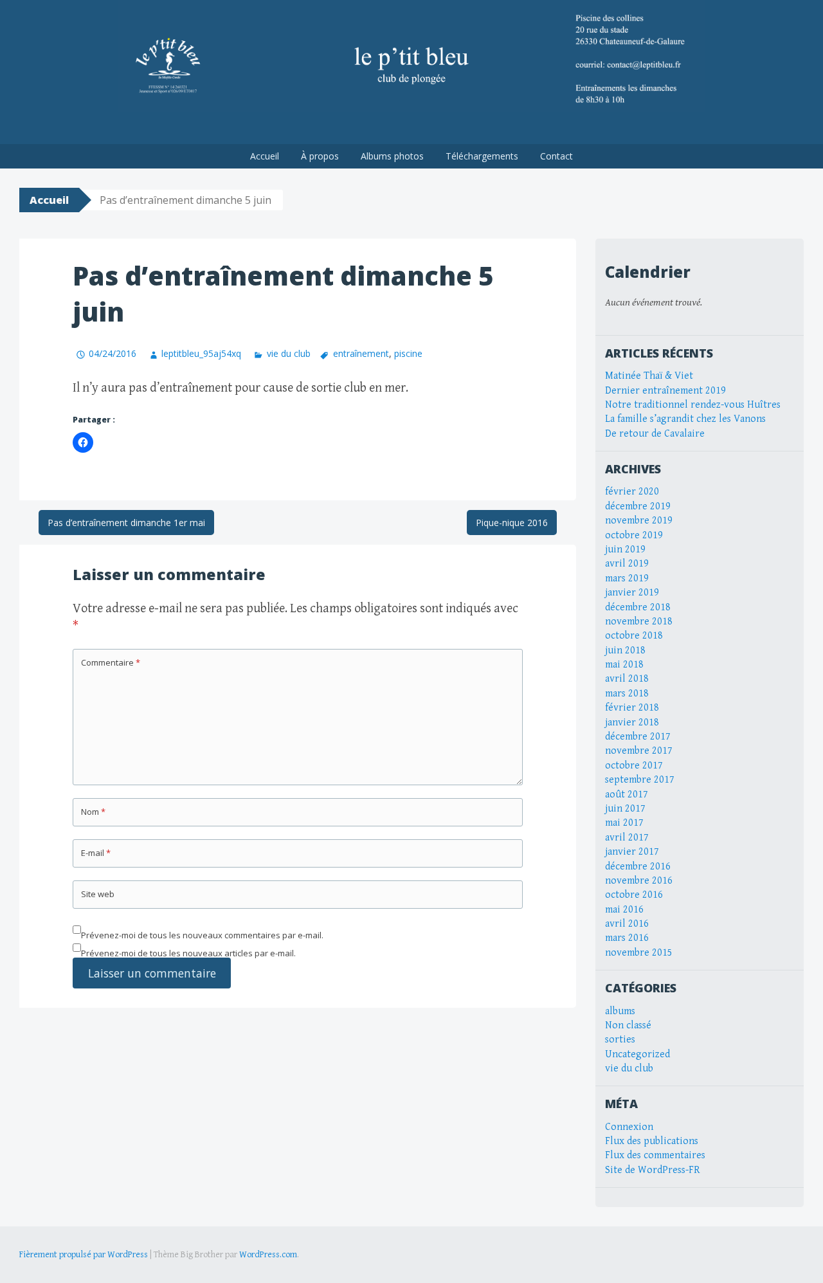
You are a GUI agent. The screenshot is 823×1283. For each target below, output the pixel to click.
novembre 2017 (639, 751)
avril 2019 (627, 564)
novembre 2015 (639, 953)
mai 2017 (624, 823)
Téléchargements (482, 156)
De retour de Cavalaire (655, 434)
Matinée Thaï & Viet (649, 376)
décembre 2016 (638, 866)
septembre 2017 (639, 780)
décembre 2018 (638, 607)
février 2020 (632, 492)
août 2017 (626, 794)
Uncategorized (637, 1054)
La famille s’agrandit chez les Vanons (685, 419)
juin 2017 (625, 809)
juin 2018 (625, 650)
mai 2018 (624, 665)
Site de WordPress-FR (652, 1170)
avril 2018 (627, 679)
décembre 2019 (638, 506)
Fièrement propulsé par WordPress (83, 1255)
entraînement (361, 353)
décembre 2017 (638, 737)
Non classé (628, 1025)
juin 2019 (625, 549)
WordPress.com (268, 1255)
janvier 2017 (632, 852)
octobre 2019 (634, 535)
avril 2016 (627, 924)
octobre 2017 (634, 766)
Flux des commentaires (655, 1155)
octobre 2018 (634, 636)
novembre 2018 (639, 621)
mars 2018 (627, 693)
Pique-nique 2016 (512, 522)
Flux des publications (651, 1141)
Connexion (629, 1127)
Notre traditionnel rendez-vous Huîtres (693, 405)
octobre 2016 (634, 895)
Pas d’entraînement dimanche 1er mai (126, 522)
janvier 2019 (632, 593)
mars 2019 (627, 578)
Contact (556, 156)
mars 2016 (627, 938)
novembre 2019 (639, 520)
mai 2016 (624, 910)
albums (620, 1011)
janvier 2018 (632, 722)
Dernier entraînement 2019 (665, 391)
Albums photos (392, 156)
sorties (620, 1039)
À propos (320, 156)
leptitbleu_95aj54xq (201, 353)
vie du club (288, 353)
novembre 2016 (639, 881)
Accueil (264, 156)
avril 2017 (627, 838)
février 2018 (632, 708)
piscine (408, 353)
